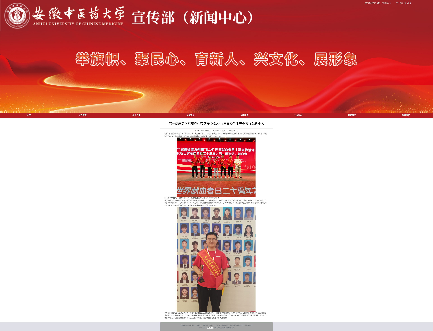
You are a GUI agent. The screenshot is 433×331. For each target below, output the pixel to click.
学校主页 (399, 3)
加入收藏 (408, 3)
